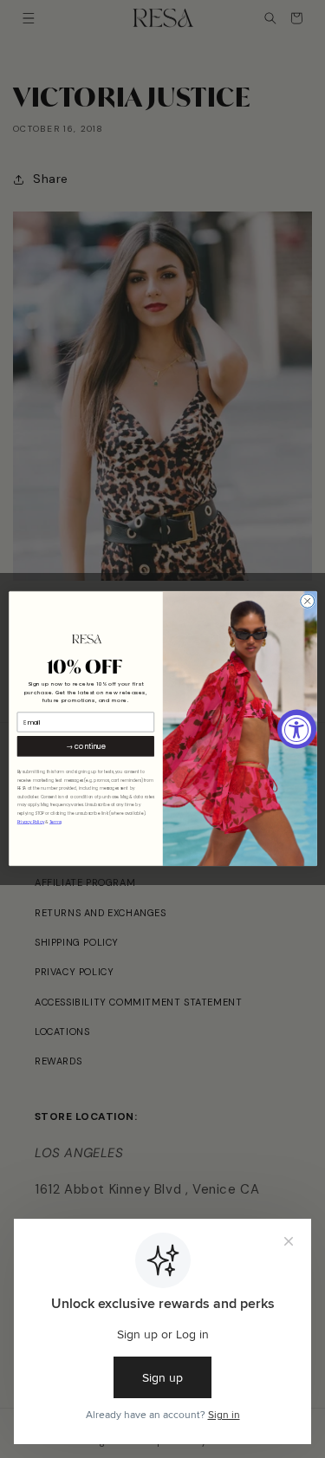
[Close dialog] (307, 602)
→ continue (85, 747)
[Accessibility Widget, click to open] (296, 729)
